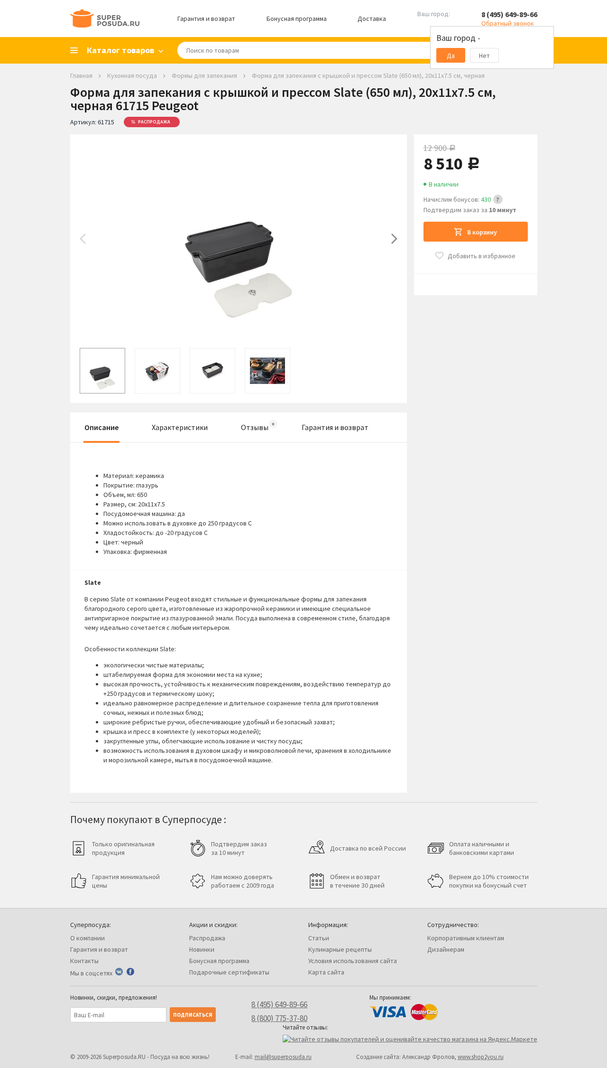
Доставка (372, 18)
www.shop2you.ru (481, 1057)
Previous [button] (83, 239)
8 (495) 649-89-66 (509, 14)
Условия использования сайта (352, 960)
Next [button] (394, 239)
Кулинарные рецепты (340, 949)
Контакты (84, 960)
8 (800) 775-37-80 (279, 1018)
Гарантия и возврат (206, 18)
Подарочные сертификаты (229, 972)
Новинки (201, 949)
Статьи (318, 938)
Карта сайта (326, 972)
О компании (87, 938)
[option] (238, 239)
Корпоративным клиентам (465, 938)
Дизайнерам (445, 949)
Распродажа (207, 938)
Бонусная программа (297, 18)
